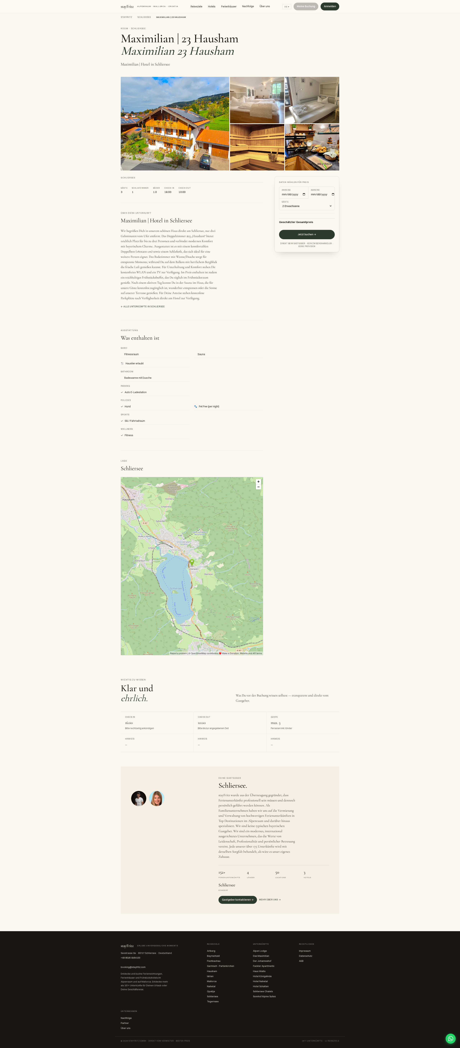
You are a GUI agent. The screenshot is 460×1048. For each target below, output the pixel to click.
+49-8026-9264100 (130, 957)
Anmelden (330, 6)
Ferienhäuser (228, 6)
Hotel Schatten (261, 986)
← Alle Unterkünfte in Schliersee (143, 306)
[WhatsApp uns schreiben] (451, 1039)
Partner (125, 1023)
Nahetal (211, 986)
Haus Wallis (259, 971)
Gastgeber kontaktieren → (238, 899)
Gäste (285, 202)
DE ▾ (286, 6)
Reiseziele (196, 6)
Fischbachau (213, 960)
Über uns (265, 6)
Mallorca (212, 981)
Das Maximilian (261, 955)
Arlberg (211, 950)
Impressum (305, 950)
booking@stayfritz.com (133, 967)
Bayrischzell (213, 955)
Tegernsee (213, 1001)
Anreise (286, 190)
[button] (175, 123)
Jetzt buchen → (307, 234)
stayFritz (149, 6)
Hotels (211, 6)
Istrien (210, 976)
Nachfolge (248, 6)
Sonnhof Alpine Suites (264, 996)
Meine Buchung (306, 6)
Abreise (315, 190)
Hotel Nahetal (260, 981)
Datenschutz (305, 955)
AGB (301, 960)
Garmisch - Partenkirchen (220, 965)
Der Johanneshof (262, 960)
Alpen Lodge (260, 950)
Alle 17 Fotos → (325, 163)
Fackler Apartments (263, 965)
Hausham (212, 971)
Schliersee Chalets (263, 991)
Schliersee (144, 17)
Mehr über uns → (270, 899)
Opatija (211, 991)
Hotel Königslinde (262, 976)
